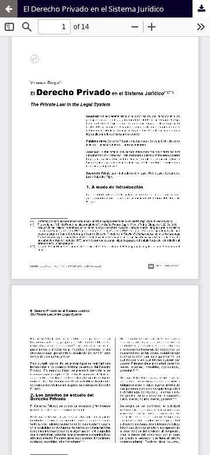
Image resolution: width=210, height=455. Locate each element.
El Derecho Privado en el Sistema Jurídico (93, 9)
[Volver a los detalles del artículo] (9, 9)
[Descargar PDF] (201, 9)
